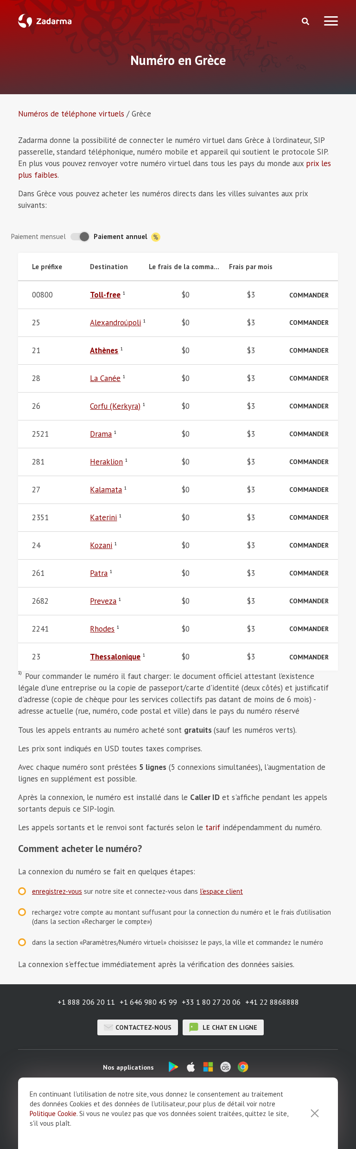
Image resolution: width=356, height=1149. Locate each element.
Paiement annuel (121, 236)
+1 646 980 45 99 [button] (148, 1002)
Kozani (101, 545)
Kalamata (106, 489)
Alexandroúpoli (115, 322)
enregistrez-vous (57, 891)
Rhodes (102, 629)
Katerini (103, 517)
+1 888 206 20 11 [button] (86, 1002)
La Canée (105, 378)
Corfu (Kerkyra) (115, 406)
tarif (212, 827)
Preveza (103, 601)
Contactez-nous (143, 1027)
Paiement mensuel (38, 236)
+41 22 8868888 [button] (272, 1002)
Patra (99, 573)
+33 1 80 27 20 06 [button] (211, 1002)
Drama (101, 434)
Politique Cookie (53, 1113)
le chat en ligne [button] (229, 1027)
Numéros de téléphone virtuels (71, 114)
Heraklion (106, 462)
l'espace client (221, 891)
